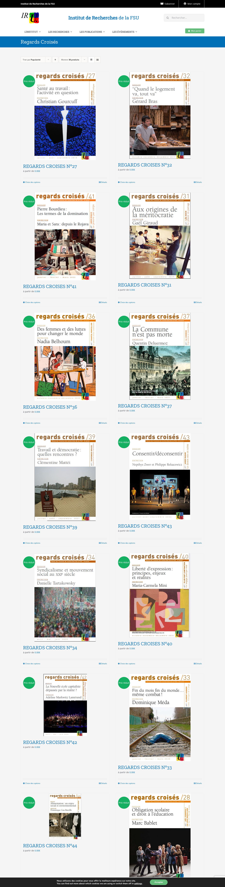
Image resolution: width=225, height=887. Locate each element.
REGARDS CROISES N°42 (50, 742)
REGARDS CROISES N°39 (50, 527)
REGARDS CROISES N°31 (144, 285)
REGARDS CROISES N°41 (49, 286)
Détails (104, 182)
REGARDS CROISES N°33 (145, 767)
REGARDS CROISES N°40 (145, 644)
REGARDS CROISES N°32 (145, 165)
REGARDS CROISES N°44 (50, 845)
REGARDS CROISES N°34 (50, 647)
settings (138, 883)
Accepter (158, 882)
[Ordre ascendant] (55, 60)
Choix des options (32, 182)
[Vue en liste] (97, 60)
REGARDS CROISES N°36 (50, 407)
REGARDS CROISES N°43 (145, 526)
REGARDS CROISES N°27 (50, 166)
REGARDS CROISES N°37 (145, 406)
